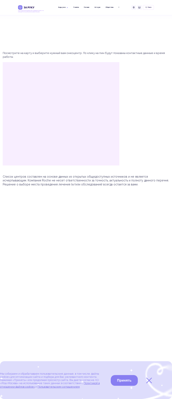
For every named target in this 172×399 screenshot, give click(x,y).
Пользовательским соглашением (59, 386)
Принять (124, 380)
